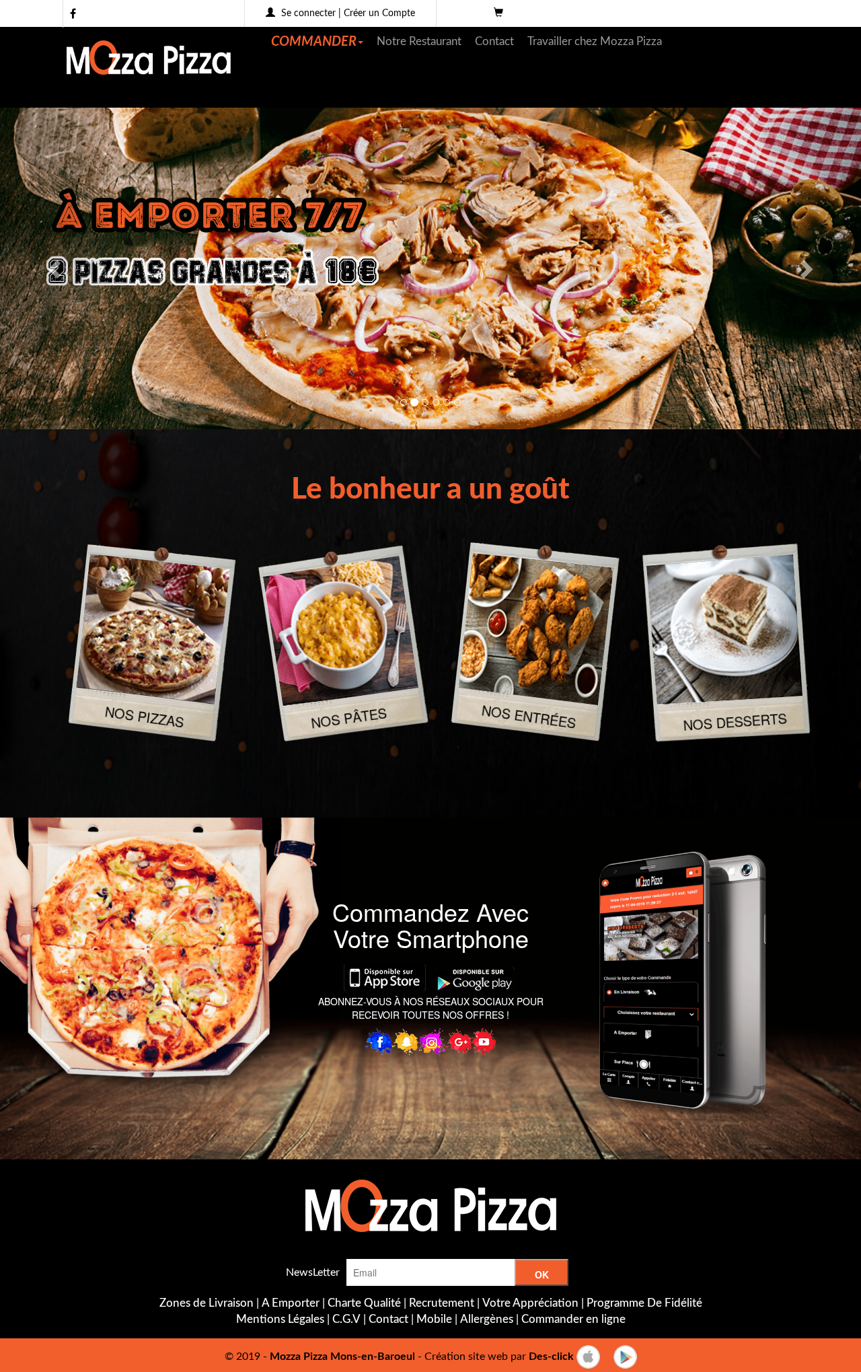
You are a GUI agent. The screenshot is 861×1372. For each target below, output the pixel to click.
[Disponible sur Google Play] (625, 1355)
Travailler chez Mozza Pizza (594, 41)
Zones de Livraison (206, 1303)
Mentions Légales (280, 1319)
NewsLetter (313, 1272)
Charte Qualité (364, 1303)
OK (542, 1274)
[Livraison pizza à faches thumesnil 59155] (430, 1206)
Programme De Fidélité (644, 1303)
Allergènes (486, 1319)
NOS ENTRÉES (528, 716)
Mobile (434, 1319)
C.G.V (346, 1319)
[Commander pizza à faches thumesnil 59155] (153, 629)
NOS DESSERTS (735, 721)
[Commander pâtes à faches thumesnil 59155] (340, 631)
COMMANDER (314, 41)
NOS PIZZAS (144, 716)
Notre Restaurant (419, 41)
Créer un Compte (379, 13)
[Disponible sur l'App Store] (588, 1355)
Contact (494, 41)
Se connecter (308, 13)
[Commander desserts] (724, 629)
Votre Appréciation (530, 1303)
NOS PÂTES (348, 717)
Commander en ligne (573, 1319)
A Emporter (291, 1303)
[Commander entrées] (536, 629)
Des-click (551, 1355)
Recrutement (441, 1303)
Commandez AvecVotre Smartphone (430, 924)
